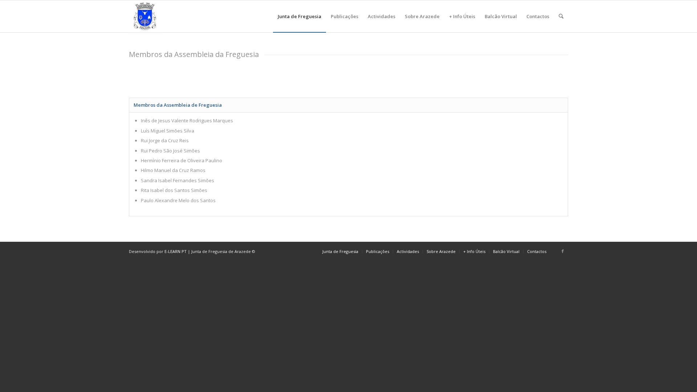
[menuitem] (299, 16)
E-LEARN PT (175, 251)
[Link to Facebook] (562, 251)
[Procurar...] (561, 16)
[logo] (145, 16)
